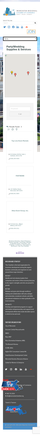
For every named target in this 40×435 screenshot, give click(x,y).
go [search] (21, 114)
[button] (12, 72)
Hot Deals (22, 242)
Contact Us (18, 245)
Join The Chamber (23, 246)
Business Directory (14, 241)
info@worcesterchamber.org (15, 396)
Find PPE (24, 243)
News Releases (25, 241)
